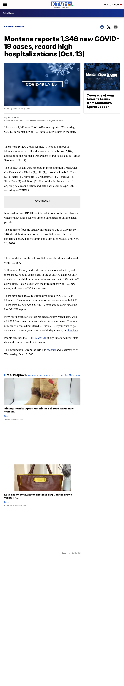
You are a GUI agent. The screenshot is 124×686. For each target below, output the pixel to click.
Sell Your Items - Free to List (41, 375)
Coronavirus (14, 26)
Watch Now (112, 4)
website (51, 350)
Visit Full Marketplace (70, 375)
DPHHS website (36, 338)
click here (72, 330)
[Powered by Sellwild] (76, 553)
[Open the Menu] (5, 4)
